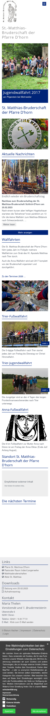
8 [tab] (36, 103)
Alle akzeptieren (39, 711)
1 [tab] (9, 103)
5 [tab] (25, 103)
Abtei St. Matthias (12, 576)
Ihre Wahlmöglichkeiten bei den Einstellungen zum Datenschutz (25, 647)
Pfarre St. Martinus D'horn (16, 567)
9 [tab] (40, 103)
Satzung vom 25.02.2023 (16, 588)
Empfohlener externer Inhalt (18, 481)
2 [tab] (13, 103)
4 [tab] (21, 103)
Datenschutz (39, 630)
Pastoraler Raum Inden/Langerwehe (21, 570)
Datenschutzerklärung (11, 695)
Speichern (9, 711)
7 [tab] (32, 103)
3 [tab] (17, 103)
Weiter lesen (9, 224)
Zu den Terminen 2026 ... (14, 276)
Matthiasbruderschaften (15, 573)
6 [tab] (29, 103)
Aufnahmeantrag (12, 591)
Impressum (26, 630)
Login (6, 633)
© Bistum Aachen (10, 630)
